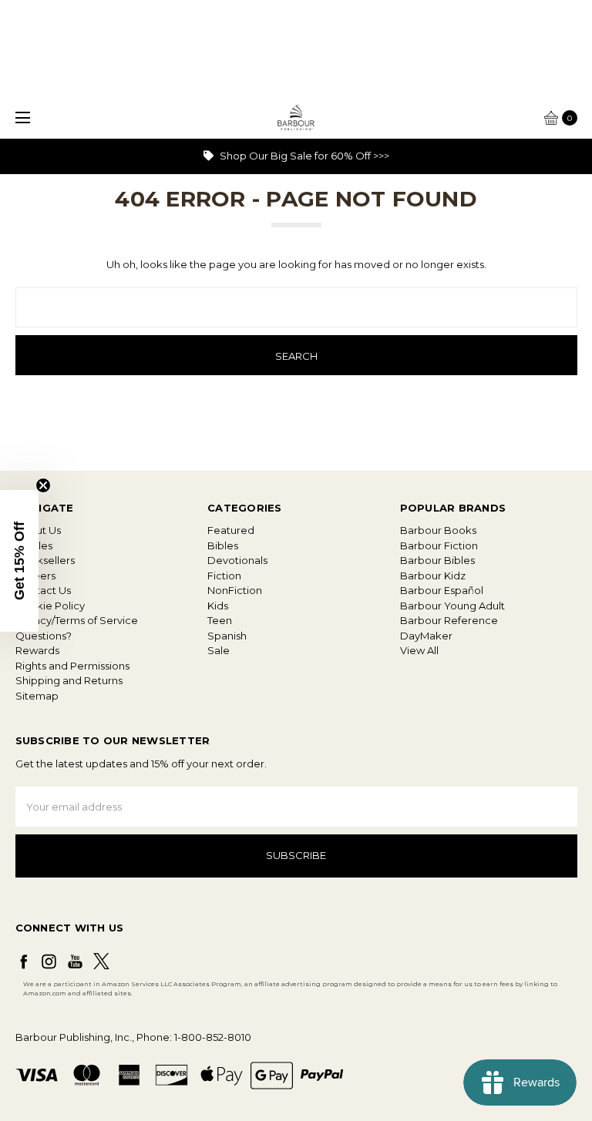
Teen (219, 620)
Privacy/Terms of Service (76, 620)
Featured (230, 530)
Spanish (227, 635)
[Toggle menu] (21, 117)
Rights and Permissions (72, 666)
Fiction (224, 575)
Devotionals (237, 560)
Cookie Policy (50, 605)
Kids (217, 605)
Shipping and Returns (69, 680)
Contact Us (43, 590)
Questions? (43, 635)
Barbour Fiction (439, 545)
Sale (218, 650)
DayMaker (426, 635)
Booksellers (45, 560)
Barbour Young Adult (452, 605)
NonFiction (234, 590)
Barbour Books (438, 530)
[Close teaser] (43, 485)
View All (419, 650)
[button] (19, 561)
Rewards (37, 650)
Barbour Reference (449, 620)
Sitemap (37, 696)
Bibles (222, 545)
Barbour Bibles (437, 560)
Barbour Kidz (433, 575)
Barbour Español (441, 590)
